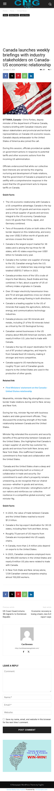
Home (5, 11)
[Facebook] (5, 76)
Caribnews (27, 644)
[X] (12, 76)
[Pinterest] (18, 76)
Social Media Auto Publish (16, 789)
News (12, 11)
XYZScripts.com (41, 789)
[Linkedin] (31, 76)
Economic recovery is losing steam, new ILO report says (41, 614)
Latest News (24, 15)
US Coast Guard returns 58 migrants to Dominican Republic (14, 614)
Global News (22, 11)
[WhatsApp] (24, 76)
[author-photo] (27, 640)
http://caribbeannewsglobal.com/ (27, 648)
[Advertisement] (27, 32)
